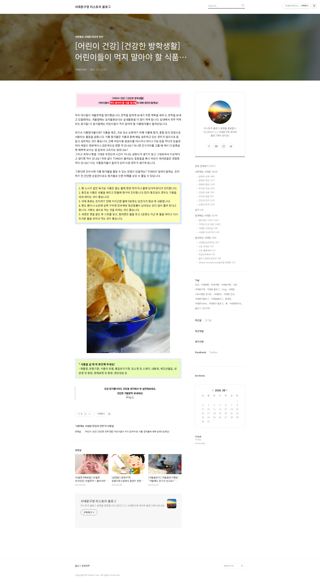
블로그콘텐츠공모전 (210, 258)
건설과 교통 (207, 192)
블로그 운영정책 (82, 566)
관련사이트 (229, 565)
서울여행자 (229, 533)
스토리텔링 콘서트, (203, 294)
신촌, (235, 284)
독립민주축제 (207, 254)
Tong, (224, 289)
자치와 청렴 (206, 196)
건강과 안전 (207, 200)
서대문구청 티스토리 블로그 (93, 7)
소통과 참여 (207, 204)
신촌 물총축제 (207, 250)
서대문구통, (226, 284)
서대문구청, (200, 289)
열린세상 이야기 (209, 220)
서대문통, (205, 284)
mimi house (230, 549)
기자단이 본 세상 (210, 224)
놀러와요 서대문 (205, 237)
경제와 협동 (207, 184)
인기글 (208, 320)
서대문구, (218, 294)
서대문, (231, 289)
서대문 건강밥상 (208, 228)
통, (227, 303)
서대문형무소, (236, 303)
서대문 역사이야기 (209, 232)
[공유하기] (85, 413)
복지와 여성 (207, 188)
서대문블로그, (217, 298)
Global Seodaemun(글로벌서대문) (217, 262)
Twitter (213, 352)
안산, (197, 284)
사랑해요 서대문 (206, 171)
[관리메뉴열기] (314, 5)
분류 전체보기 (205, 166)
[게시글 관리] (90, 413)
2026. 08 (220, 390)
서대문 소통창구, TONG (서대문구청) (233, 515)
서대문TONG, (201, 303)
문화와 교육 (207, 176)
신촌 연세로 (206, 246)
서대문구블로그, (202, 298)
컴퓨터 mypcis (231, 528)
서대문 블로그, (213, 289)
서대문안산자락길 (209, 242)
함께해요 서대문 (206, 215)
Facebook (200, 352)
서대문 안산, (229, 294)
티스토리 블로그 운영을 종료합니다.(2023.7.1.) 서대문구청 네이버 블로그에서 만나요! (123, 505)
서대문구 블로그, (216, 303)
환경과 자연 (207, 180)
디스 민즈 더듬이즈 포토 (234, 541)
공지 (199, 209)
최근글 (198, 320)
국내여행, (215, 284)
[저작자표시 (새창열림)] (109, 414)
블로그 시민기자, (202, 308)
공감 (226, 523)
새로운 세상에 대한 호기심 (234, 557)
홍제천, (228, 298)
